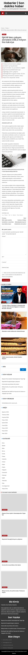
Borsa (3, 451)
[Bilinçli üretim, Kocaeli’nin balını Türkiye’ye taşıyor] (14, 580)
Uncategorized (5, 486)
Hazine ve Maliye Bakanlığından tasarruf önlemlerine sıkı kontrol (20, 221)
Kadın (3, 464)
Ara (4, 366)
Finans (4, 34)
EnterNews (21, 651)
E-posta (4, 262)
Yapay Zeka (5, 488)
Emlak (3, 453)
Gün (9, 215)
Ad (3, 256)
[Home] (3, 13)
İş (11, 215)
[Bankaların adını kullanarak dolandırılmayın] (14, 320)
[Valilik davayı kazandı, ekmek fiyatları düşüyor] (14, 346)
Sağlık (3, 478)
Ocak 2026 (4, 425)
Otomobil (4, 472)
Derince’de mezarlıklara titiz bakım (10, 384)
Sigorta (14, 215)
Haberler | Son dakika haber (14, 4)
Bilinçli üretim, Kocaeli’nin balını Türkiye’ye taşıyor (13, 628)
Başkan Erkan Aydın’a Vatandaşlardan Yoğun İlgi (13, 378)
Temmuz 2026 (5, 414)
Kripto (13, 327)
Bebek (3, 445)
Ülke (3, 483)
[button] (6, 13)
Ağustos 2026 (5, 412)
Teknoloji (4, 480)
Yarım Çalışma (20, 215)
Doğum (6, 215)
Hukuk (3, 461)
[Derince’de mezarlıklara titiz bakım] (14, 554)
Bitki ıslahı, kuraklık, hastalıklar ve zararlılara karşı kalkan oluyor (8, 221)
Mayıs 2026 (5, 420)
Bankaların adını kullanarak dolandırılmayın (13, 331)
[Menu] (6, 13)
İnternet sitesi (5, 267)
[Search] (26, 13)
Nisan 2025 (5, 430)
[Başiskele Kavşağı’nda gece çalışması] (14, 528)
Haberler (4, 459)
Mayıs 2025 (5, 428)
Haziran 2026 (5, 417)
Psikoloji (4, 475)
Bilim (4, 327)
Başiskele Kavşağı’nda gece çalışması (11, 381)
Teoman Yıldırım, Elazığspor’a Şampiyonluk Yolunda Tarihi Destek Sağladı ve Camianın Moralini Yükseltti (13, 307)
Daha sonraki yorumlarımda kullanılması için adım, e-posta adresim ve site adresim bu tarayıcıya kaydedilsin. (13, 274)
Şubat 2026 (5, 422)
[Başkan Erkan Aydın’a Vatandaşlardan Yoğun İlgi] (14, 502)
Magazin (4, 469)
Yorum (4, 236)
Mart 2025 (4, 433)
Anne (3, 443)
